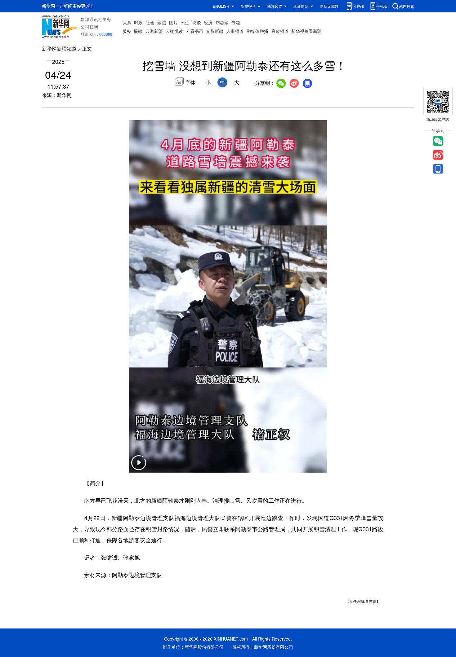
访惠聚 (222, 22)
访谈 (196, 22)
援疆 (138, 31)
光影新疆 (214, 31)
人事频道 (235, 31)
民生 (185, 22)
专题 (235, 22)
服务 (126, 31)
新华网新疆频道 (59, 48)
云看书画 (194, 31)
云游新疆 (154, 31)
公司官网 (89, 27)
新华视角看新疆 (306, 31)
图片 (173, 22)
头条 (127, 22)
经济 (208, 22)
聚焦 (161, 22)
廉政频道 (279, 31)
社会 (150, 22)
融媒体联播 (257, 31)
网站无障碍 (329, 6)
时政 (138, 22)
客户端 (358, 6)
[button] (138, 466)
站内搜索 (406, 6)
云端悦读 (174, 31)
